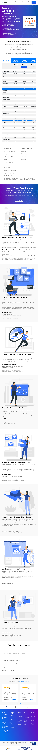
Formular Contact (33, 721)
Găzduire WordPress (12, 719)
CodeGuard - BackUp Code (19, 724)
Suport (29, 1)
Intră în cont (34, 2)
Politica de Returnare (25, 721)
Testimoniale (26, 1)
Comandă (15, 66)
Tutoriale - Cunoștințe (32, 724)
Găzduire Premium (12, 721)
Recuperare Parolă (32, 718)
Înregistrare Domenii (12, 716)
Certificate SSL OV (20, 717)
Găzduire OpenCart (12, 729)
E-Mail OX (22, 2)
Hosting (15, 1)
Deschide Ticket (33, 720)
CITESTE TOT (14, 699)
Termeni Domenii (26, 717)
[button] (17, 703)
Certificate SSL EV (20, 718)
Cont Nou (32, 714)
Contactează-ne (22, 649)
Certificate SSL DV (20, 714)
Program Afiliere (26, 723)
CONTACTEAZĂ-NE (13, 638)
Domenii (12, 1)
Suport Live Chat (19, 200)
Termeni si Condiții (25, 715)
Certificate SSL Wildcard (20, 721)
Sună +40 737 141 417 (6, 731)
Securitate (18, 1)
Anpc (25, 724)
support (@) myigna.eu (5, 734)
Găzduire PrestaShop (12, 727)
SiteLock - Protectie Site (19, 726)
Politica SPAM (26, 718)
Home (9, 1)
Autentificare (33, 716)
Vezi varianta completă (24, 681)
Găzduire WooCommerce (13, 724)
